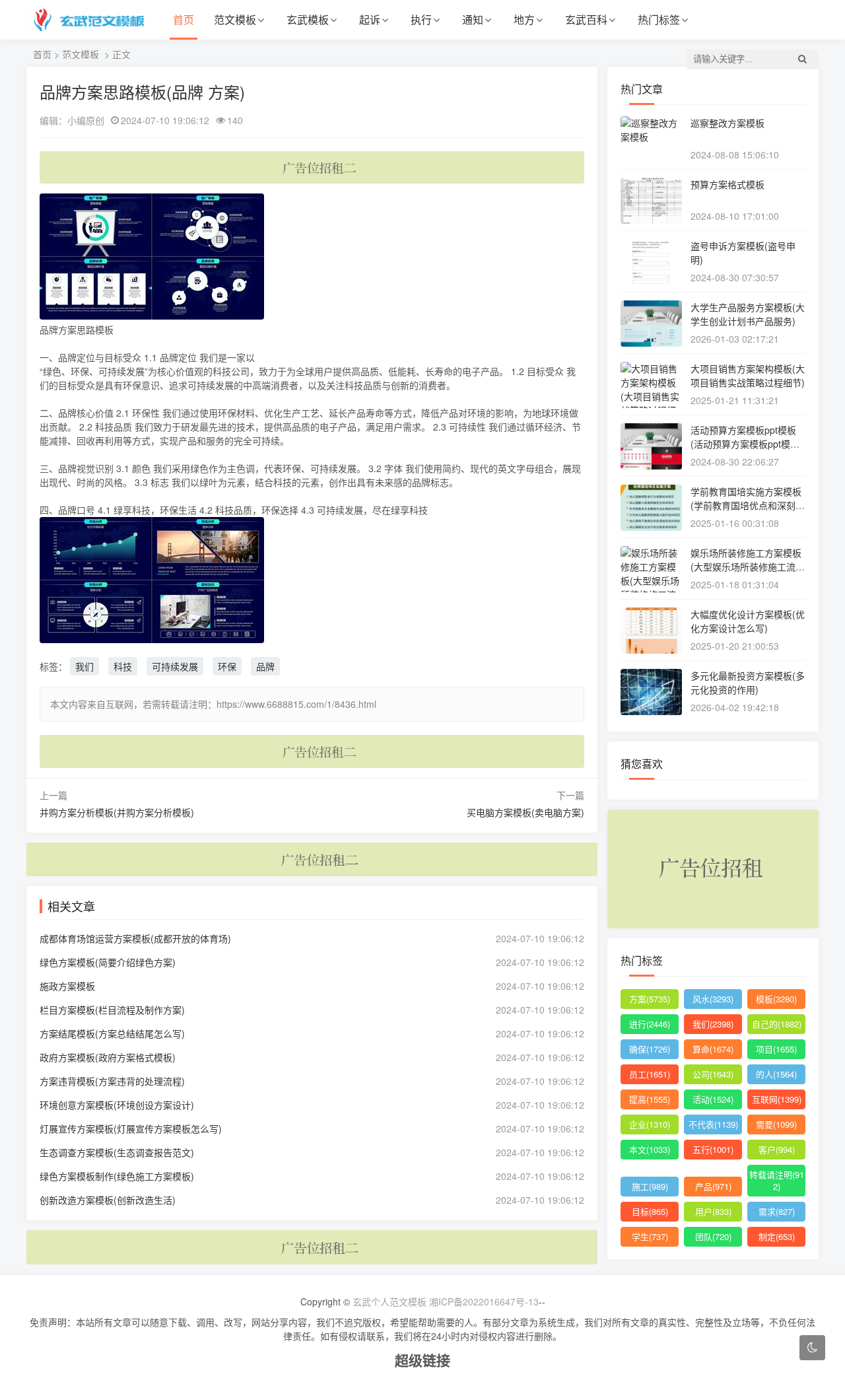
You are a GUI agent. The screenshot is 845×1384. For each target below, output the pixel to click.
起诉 (369, 19)
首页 (183, 19)
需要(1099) (776, 1124)
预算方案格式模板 (727, 184)
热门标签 (659, 19)
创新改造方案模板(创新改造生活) (108, 1199)
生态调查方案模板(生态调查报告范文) (117, 1152)
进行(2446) (649, 1024)
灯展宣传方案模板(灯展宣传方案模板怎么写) (131, 1128)
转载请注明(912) (776, 1180)
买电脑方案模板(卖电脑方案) (525, 812)
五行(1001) (713, 1149)
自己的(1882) (776, 1024)
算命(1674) (713, 1049)
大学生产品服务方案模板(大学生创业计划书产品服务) (748, 314)
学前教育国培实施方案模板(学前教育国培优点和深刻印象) (748, 505)
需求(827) (777, 1211)
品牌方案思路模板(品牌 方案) (142, 91)
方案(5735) (649, 998)
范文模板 (235, 19)
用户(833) (713, 1211)
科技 (123, 666)
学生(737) (650, 1236)
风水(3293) (713, 998)
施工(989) (650, 1186)
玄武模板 (308, 19)
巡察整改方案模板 (727, 122)
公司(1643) (713, 1074)
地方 (524, 19)
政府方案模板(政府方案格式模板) (108, 1057)
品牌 (265, 666)
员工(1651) (649, 1074)
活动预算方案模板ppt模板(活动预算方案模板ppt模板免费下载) (745, 443)
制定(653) (777, 1236)
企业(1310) (649, 1124)
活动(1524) (713, 1099)
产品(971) (713, 1186)
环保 (227, 666)
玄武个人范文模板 (389, 1301)
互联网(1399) (776, 1099)
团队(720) (713, 1236)
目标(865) (650, 1211)
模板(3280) (776, 998)
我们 (84, 666)
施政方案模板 (67, 985)
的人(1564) (776, 1074)
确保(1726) (649, 1049)
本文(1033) (649, 1149)
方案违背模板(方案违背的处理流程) (112, 1081)
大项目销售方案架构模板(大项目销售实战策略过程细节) (748, 375)
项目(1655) (776, 1049)
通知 (472, 19)
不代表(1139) (713, 1124)
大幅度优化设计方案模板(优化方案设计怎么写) (748, 621)
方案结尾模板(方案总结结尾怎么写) (112, 1033)
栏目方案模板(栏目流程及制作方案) (112, 1009)
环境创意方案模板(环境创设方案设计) (117, 1104)
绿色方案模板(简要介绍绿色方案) (108, 962)
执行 (421, 19)
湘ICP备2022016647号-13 (484, 1301)
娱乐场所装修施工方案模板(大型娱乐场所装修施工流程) (746, 566)
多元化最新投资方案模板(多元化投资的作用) (748, 682)
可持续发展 (175, 666)
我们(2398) (713, 1024)
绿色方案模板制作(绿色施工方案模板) (117, 1176)
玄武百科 (586, 19)
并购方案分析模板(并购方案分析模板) (117, 812)
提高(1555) (649, 1099)
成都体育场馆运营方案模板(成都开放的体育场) (135, 938)
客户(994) (777, 1149)
